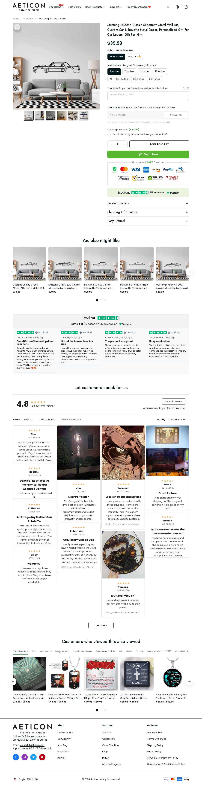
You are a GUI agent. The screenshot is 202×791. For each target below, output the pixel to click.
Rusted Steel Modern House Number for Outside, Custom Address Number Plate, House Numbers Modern (123, 524)
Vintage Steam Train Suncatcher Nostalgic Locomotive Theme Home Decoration (123, 612)
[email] (32, 745)
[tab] (97, 300)
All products (29, 18)
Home (16, 18)
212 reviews (106, 324)
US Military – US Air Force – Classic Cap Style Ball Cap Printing (78, 567)
